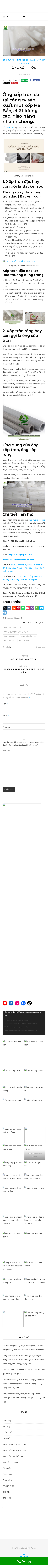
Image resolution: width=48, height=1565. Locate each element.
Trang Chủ (7, 1480)
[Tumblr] (9, 608)
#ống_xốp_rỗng (9, 640)
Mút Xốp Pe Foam (10, 1462)
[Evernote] (23, 608)
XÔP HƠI (7, 1498)
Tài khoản (7, 1468)
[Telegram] (5, 612)
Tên (5, 703)
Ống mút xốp (9, 60)
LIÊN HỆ (6, 1438)
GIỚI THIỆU (8, 1432)
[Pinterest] (18, 608)
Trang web (7, 727)
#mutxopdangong (10, 636)
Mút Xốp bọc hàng (26, 60)
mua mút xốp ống (37, 520)
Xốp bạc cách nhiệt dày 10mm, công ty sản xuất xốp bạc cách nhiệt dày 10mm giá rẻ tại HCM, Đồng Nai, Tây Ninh (23, 1383)
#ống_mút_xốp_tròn (28, 636)
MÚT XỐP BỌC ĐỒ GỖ (13, 1456)
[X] (5, 608)
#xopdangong (24, 640)
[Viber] (32, 608)
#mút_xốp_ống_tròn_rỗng (13, 627)
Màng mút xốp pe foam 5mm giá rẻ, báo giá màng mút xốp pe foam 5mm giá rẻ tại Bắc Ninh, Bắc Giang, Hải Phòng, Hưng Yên (24, 1359)
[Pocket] (28, 608)
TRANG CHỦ (8, 1486)
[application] (24, 1023)
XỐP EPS (6, 1492)
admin (8, 647)
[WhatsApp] (37, 608)
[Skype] (41, 608)
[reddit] (14, 608)
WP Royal (31, 1548)
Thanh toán (7, 1474)
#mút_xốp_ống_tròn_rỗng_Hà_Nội (16, 632)
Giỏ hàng (6, 1426)
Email (6, 715)
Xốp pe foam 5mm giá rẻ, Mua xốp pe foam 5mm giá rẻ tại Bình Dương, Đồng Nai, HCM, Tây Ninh (24, 1397)
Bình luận (6, 750)
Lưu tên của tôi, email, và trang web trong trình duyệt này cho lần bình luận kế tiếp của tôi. (23, 743)
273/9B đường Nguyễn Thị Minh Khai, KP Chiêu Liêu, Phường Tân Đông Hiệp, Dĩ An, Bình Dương (24, 567)
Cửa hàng (7, 1420)
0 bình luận (40, 647)
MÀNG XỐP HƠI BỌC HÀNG (15, 1450)
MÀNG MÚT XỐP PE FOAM (14, 1444)
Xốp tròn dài (8, 127)
